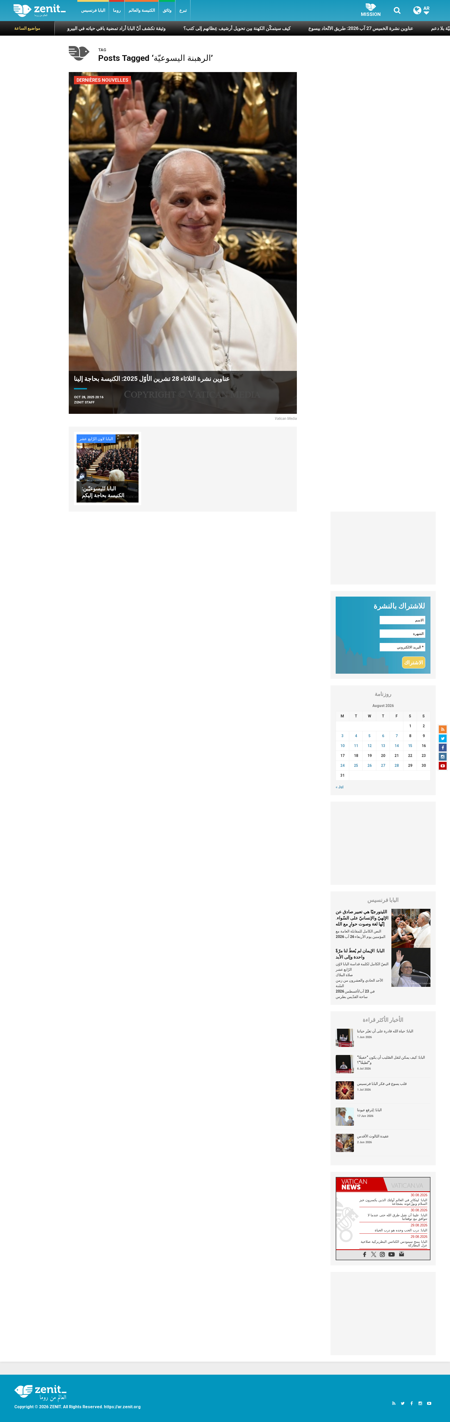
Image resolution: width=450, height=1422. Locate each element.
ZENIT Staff (84, 402)
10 (342, 746)
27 (383, 765)
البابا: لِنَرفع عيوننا (369, 1110)
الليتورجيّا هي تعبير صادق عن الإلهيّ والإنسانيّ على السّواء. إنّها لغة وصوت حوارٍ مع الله (362, 917)
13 (383, 746)
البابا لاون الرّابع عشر (96, 438)
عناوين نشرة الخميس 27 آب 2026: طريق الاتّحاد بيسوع (294, 28)
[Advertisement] (383, 548)
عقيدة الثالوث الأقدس (373, 1136)
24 (342, 765)
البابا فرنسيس (93, 10)
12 (369, 746)
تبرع (183, 10)
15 (410, 746)
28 (397, 765)
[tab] (359, 1184)
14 (397, 746)
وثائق (167, 10)
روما (117, 10)
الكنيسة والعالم (142, 10)
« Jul (339, 787)
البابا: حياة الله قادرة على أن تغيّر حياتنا (385, 1031)
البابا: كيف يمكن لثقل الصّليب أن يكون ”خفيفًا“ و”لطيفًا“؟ (391, 1060)
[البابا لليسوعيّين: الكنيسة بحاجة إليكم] (108, 468)
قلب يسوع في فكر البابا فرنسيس (382, 1084)
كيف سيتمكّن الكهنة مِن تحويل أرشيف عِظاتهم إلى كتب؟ (170, 28)
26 (369, 765)
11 (356, 746)
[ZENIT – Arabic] (45, 10)
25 (356, 765)
